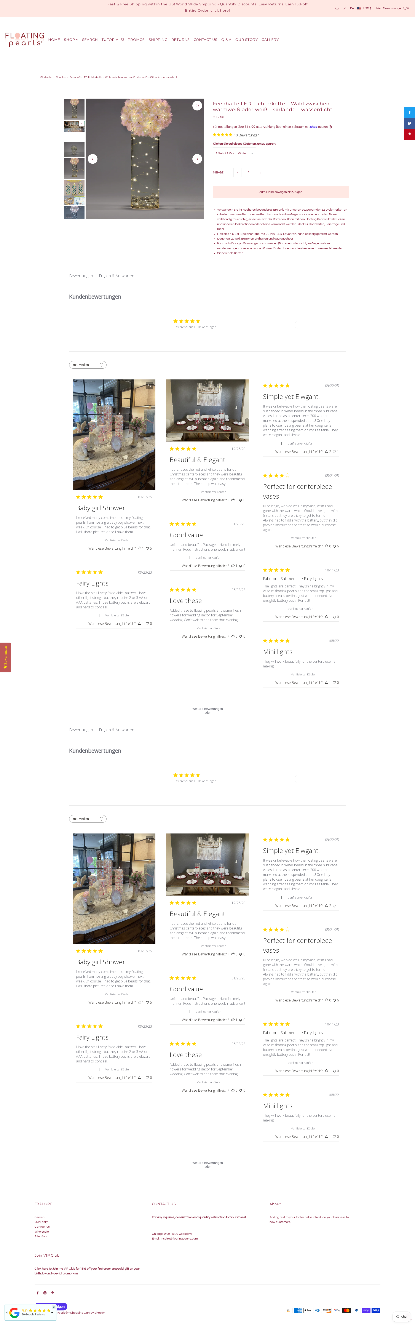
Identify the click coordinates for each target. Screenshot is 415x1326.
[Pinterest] (52, 1293)
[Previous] (92, 159)
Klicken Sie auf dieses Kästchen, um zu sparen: (244, 143)
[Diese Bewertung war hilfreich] (233, 500)
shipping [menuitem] (158, 40)
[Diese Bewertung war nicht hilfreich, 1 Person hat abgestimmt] (334, 451)
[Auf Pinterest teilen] (409, 134)
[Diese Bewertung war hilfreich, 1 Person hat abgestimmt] (139, 548)
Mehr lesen (311, 435)
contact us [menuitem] (205, 40)
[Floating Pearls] (14, 1318)
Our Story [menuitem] (246, 40)
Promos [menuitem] (136, 40)
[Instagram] (44, 1293)
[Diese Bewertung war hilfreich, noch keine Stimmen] (326, 546)
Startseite (46, 77)
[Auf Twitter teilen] (409, 123)
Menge (218, 172)
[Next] (197, 159)
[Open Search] (337, 8)
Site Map (40, 1236)
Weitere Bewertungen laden (207, 709)
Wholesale (42, 1231)
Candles (60, 77)
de (352, 8)
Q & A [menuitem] (226, 40)
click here (220, 10)
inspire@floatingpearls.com (179, 1238)
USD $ (367, 8)
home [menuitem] (54, 40)
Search (40, 1217)
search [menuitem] (90, 40)
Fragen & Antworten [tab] (116, 275)
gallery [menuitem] (270, 40)
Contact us (42, 1226)
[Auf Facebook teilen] (409, 112)
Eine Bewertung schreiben (315, 325)
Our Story (41, 1222)
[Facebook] (37, 1293)
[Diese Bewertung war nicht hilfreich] (147, 548)
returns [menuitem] (180, 40)
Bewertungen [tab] (81, 275)
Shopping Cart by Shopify (87, 1312)
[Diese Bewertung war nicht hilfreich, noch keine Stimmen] (240, 500)
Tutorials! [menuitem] (113, 40)
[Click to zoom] (197, 105)
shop (69, 40)
